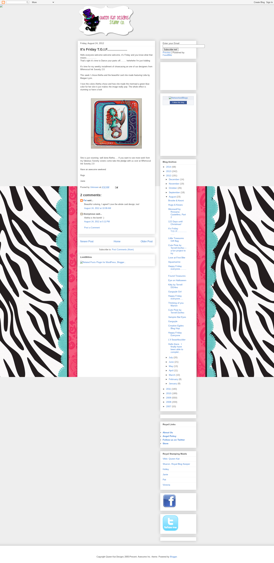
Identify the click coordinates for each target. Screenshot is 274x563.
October (173, 188)
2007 (169, 406)
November (174, 183)
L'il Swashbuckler (177, 339)
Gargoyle (172, 321)
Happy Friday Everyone (175, 334)
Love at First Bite (176, 257)
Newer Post (86, 241)
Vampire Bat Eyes (177, 317)
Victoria (166, 485)
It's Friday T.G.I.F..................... (177, 231)
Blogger (173, 557)
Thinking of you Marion (176, 304)
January (173, 383)
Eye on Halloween (177, 280)
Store (165, 443)
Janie (165, 474)
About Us (168, 432)
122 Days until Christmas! (175, 222)
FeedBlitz (167, 55)
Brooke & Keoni (176, 200)
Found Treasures (177, 276)
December (174, 179)
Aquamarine (174, 262)
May (171, 366)
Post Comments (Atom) (123, 249)
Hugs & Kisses (175, 205)
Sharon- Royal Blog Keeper (176, 464)
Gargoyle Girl (175, 291)
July (171, 357)
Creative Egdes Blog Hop (176, 327)
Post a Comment (92, 227)
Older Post (147, 241)
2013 (169, 171)
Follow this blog (178, 102)
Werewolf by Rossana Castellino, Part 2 (177, 213)
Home (117, 241)
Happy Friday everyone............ (177, 269)
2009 (169, 397)
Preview (167, 52)
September (175, 192)
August (172, 196)
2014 (169, 167)
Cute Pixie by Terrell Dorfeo (176, 311)
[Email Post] (116, 187)
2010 (169, 393)
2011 (169, 389)
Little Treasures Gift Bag (176, 239)
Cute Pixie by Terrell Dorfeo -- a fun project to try (177, 249)
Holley (166, 469)
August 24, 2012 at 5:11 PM (97, 221)
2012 (169, 175)
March (172, 375)
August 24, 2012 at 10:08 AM (97, 208)
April (171, 370)
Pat (85, 200)
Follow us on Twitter (174, 440)
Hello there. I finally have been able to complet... (175, 348)
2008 (169, 402)
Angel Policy (169, 436)
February (174, 379)
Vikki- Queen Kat (171, 458)
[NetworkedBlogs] (178, 98)
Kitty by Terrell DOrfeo (175, 286)
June (171, 362)
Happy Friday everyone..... (175, 297)
